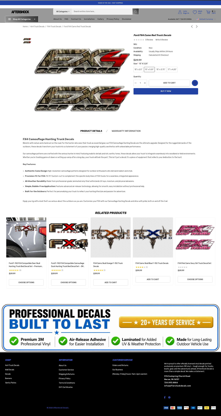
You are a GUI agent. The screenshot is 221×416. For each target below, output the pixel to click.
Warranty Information (126, 131)
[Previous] (192, 26)
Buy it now (166, 91)
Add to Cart (169, 83)
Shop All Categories (22, 19)
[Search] (135, 11)
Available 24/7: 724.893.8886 (180, 19)
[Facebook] (165, 397)
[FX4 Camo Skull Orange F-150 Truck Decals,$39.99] (111, 237)
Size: (141, 64)
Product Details (91, 131)
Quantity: (137, 77)
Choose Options (26, 282)
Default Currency (206, 19)
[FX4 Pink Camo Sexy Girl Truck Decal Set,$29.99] (195, 237)
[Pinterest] (169, 397)
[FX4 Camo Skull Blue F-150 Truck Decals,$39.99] (153, 237)
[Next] (196, 26)
